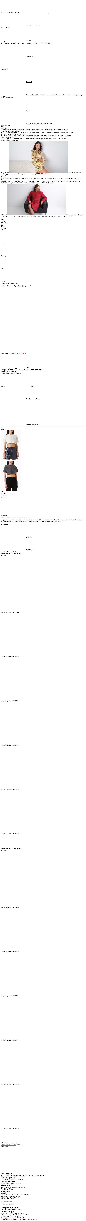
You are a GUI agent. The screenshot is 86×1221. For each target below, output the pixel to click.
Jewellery (20, 1179)
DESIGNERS (5, 172)
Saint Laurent (31, 1175)
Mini (2, 183)
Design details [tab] (16, 517)
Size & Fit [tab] (10, 517)
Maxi (7, 183)
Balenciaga (30, 129)
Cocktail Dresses (16, 178)
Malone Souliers (22, 135)
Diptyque (17, 131)
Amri (8, 181)
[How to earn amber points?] (13, 406)
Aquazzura (23, 129)
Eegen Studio (13, 181)
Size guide (3, 493)
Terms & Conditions (6, 1195)
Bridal (9, 178)
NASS (64, 135)
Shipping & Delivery (7, 1209)
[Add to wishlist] (19, 509)
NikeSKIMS (8, 137)
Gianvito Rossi (44, 132)
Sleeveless (28, 183)
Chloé (61, 129)
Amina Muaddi (16, 129)
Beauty (15, 1179)
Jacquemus (66, 132)
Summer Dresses (44, 178)
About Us (3, 1187)
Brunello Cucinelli (39, 129)
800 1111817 (19, 1216)
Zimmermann (15, 140)
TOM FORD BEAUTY (54, 138)
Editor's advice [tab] (4, 517)
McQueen (49, 135)
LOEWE (16, 134)
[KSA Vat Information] (7, 1198)
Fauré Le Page (26, 132)
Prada (14, 137)
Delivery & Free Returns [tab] (25, 517)
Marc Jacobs (40, 135)
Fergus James (35, 132)
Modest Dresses (66, 178)
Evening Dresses (34, 178)
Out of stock (4, 515)
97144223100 (21, 1218)
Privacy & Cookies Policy (19, 1195)
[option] (43, 496)
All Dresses (4, 178)
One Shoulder (43, 183)
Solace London (27, 138)
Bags (11, 1179)
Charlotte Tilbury (54, 129)
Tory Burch (45, 138)
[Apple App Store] (6, 1213)
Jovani (6, 134)
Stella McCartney (37, 138)
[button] (3, 41)
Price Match (30, 1195)
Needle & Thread (48, 181)
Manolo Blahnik (31, 135)
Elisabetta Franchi (16, 132)
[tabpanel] (43, 520)
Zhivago (8, 140)
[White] (11, 459)
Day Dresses (25, 178)
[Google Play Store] (18, 1213)
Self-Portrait (15, 138)
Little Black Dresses (55, 178)
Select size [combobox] (3, 495)
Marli (45, 135)
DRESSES (4, 215)
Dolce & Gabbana (6, 132)
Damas (13, 131)
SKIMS (21, 138)
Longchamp (22, 134)
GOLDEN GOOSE (53, 132)
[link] (44, 43)
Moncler (59, 135)
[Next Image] (13, 346)
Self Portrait (56, 181)
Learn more (41, 424)
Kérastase (11, 134)
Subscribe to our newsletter (9, 1143)
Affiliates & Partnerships (18, 1187)
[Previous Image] (13, 320)
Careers (8, 1187)
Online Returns (17, 1209)
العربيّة (48, 12)
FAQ (8, 1183)
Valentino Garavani (21, 1175)
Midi (4, 183)
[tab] (13, 294)
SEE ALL (3, 555)
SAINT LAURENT (6, 138)
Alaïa (10, 129)
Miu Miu (54, 135)
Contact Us (4, 1183)
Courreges (6, 354)
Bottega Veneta (39, 1175)
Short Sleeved (21, 183)
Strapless (50, 183)
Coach (9, 131)
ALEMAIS (4, 181)
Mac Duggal (13, 135)
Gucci (61, 132)
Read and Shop (5, 1191)
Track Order (18, 1183)
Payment (12, 1183)
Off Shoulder (35, 183)
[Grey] (11, 490)
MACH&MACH (5, 135)
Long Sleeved (13, 183)
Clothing (3, 1179)
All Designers (5, 129)
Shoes (8, 1179)
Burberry (47, 129)
